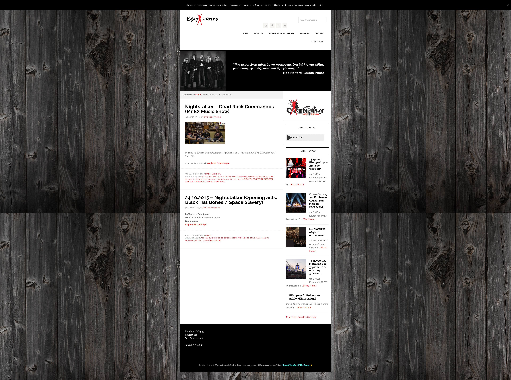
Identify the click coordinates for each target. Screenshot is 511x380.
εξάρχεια (189, 182)
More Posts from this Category (301, 317)
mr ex (197, 179)
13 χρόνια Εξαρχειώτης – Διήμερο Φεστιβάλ (318, 164)
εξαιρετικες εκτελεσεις (263, 179)
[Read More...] (297, 184)
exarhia (269, 177)
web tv (240, 179)
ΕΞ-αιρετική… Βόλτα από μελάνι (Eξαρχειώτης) (304, 297)
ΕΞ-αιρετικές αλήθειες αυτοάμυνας (317, 232)
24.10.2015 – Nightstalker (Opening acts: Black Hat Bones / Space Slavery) (231, 200)
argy (225, 177)
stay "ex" (233, 179)
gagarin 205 (259, 238)
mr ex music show (208, 179)
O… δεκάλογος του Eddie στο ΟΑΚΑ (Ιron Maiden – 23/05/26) (318, 201)
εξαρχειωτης (199, 182)
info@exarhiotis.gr (193, 345)
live (267, 238)
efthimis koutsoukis (257, 177)
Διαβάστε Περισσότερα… (218, 163)
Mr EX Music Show (213, 174)
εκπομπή (248, 179)
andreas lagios (215, 177)
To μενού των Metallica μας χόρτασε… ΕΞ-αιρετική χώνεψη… (317, 267)
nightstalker (223, 179)
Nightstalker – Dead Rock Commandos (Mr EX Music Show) (229, 109)
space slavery (203, 241)
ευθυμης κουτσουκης (215, 182)
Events (208, 235)
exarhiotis (202, 19)
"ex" (202, 177)
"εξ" (206, 177)
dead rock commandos (237, 177)
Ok (320, 5)
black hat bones (216, 238)
